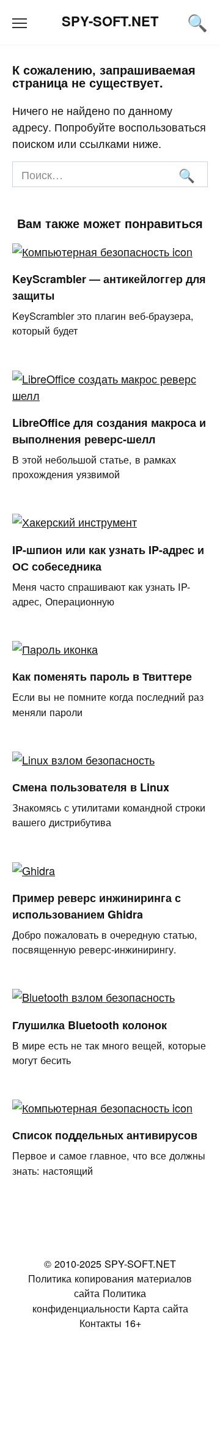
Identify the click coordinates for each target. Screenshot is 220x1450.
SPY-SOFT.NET (110, 21)
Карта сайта (160, 1308)
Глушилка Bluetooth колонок (89, 1024)
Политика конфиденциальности (89, 1300)
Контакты (100, 1322)
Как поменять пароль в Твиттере (102, 676)
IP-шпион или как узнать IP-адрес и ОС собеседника (108, 557)
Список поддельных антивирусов (104, 1135)
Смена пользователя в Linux (90, 787)
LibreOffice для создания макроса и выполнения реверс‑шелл (109, 431)
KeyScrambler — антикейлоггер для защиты (109, 287)
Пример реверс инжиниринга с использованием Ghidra (96, 906)
